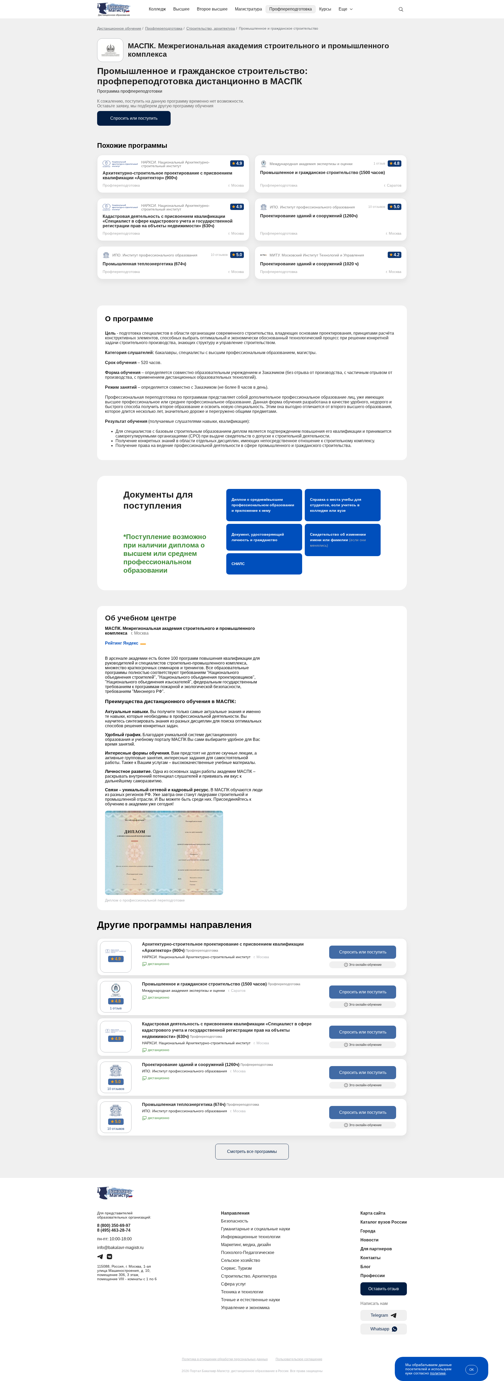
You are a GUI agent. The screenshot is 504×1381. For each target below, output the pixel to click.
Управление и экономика (245, 1307)
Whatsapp (379, 1329)
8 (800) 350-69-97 (113, 1225)
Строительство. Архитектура (249, 1276)
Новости (369, 1240)
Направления (235, 1213)
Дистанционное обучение (119, 28)
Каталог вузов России (383, 1222)
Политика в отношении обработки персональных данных (225, 1359)
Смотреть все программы (252, 1151)
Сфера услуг (233, 1284)
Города (367, 1231)
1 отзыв (116, 1008)
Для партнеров (376, 1249)
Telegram (379, 1315)
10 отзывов (115, 1089)
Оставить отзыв (383, 1289)
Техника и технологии (242, 1292)
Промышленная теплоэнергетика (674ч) (183, 1104)
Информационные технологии (250, 1237)
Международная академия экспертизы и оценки (183, 990)
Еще (343, 9)
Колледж (157, 9)
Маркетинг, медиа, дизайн (246, 1244)
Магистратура (248, 9)
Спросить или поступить (134, 118)
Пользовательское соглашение (299, 1359)
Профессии (372, 1275)
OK (471, 1370)
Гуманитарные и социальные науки (255, 1229)
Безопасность (234, 1221)
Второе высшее (212, 9)
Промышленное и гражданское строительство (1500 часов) (204, 984)
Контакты (370, 1258)
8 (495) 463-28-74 (113, 1230)
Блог (365, 1266)
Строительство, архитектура (210, 28)
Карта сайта (372, 1213)
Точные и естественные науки (250, 1300)
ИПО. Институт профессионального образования (184, 1071)
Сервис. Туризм (236, 1268)
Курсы (325, 9)
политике (438, 1373)
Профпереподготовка (290, 9)
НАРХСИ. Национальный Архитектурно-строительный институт (196, 957)
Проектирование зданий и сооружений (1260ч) (190, 1064)
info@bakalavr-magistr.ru (120, 1247)
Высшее (181, 9)
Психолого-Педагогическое (247, 1252)
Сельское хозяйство (240, 1260)
